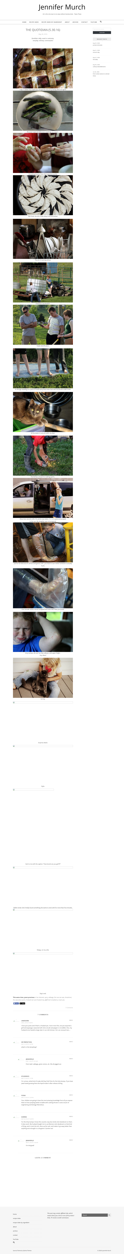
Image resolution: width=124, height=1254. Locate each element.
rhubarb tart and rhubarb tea (35, 1000)
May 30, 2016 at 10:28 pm (27, 1119)
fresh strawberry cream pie (56, 1000)
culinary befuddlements (99, 66)
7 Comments (69, 1007)
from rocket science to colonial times (101, 75)
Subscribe (102, 32)
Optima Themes (27, 1250)
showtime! (68, 997)
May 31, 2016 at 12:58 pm (32, 1142)
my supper (55, 132)
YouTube (94, 22)
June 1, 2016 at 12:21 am (32, 1061)
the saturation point (19, 1000)
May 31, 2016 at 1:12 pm (27, 1078)
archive (75, 22)
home (24, 22)
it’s (24, 89)
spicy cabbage (49, 997)
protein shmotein (97, 45)
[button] (100, 22)
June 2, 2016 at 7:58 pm (27, 1022)
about (67, 22)
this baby (95, 59)
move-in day (96, 52)
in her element (39, 997)
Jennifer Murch (62, 6)
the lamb (52, 519)
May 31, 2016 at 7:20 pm (27, 1044)
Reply (71, 1020)
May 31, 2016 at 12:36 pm (27, 1097)
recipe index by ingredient (52, 22)
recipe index (34, 22)
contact (84, 22)
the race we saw (59, 997)
